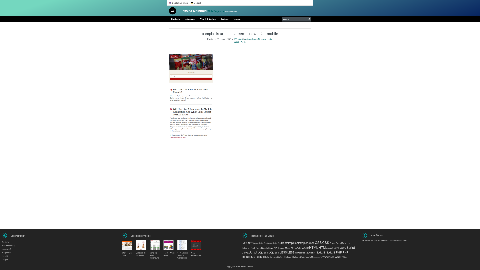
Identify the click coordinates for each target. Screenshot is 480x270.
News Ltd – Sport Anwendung (154, 255)
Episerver (346, 243)
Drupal (332, 243)
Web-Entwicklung (208, 19)
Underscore (305, 256)
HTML (313, 247)
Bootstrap (287, 243)
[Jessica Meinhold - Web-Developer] (172, 11)
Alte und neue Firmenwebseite (258, 39)
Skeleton (288, 257)
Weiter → (244, 41)
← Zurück (235, 41)
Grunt (298, 248)
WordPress (328, 256)
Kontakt (236, 19)
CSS (318, 242)
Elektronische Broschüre (141, 254)
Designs (224, 19)
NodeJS (320, 252)
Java (330, 247)
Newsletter (300, 252)
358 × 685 (238, 39)
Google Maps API (269, 247)
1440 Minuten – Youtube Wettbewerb (183, 255)
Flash (253, 247)
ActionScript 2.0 (260, 243)
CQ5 (307, 243)
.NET (244, 242)
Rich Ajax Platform (276, 257)
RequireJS (248, 256)
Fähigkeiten (6, 252)
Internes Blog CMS (127, 254)
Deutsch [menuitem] (197, 2)
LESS (283, 252)
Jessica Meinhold (194, 11)
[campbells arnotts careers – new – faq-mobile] (191, 95)
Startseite (175, 19)
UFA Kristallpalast (196, 254)
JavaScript (347, 247)
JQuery (263, 252)
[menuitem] (179, 3)
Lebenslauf (190, 19)
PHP (339, 252)
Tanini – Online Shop (169, 254)
